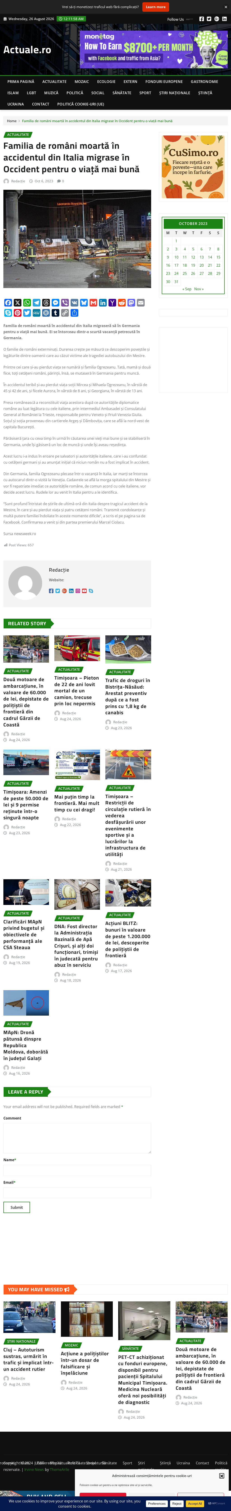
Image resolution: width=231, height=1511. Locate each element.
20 (202, 265)
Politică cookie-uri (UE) (80, 104)
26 (193, 273)
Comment (12, 1118)
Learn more (156, 7)
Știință (205, 92)
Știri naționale (174, 92)
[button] (221, 1475)
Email (9, 1182)
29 (218, 273)
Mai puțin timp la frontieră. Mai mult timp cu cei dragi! (76, 803)
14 (210, 257)
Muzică (51, 92)
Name (9, 1159)
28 (210, 273)
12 (193, 257)
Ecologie (106, 81)
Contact (40, 104)
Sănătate (122, 92)
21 (210, 265)
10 (176, 257)
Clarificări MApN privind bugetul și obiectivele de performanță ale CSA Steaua (23, 934)
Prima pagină (20, 81)
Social (97, 92)
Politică (75, 92)
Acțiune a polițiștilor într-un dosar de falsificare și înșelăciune (85, 1363)
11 (185, 257)
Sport (145, 92)
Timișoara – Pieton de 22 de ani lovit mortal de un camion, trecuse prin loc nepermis (76, 690)
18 (185, 265)
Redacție (18, 181)
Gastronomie (204, 81)
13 (202, 257)
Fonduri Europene (164, 81)
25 (185, 273)
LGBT (31, 92)
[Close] (226, 7)
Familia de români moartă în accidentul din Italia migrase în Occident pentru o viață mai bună (97, 121)
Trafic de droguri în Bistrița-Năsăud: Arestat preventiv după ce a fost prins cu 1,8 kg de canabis (127, 696)
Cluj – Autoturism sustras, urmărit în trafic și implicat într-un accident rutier (28, 1359)
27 (202, 273)
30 (168, 281)
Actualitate (54, 81)
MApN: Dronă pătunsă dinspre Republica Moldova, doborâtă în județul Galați (25, 1045)
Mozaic (82, 81)
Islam (13, 92)
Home (12, 121)
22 (218, 265)
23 (168, 273)
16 (168, 265)
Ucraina (15, 104)
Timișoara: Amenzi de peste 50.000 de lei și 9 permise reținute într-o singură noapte (26, 804)
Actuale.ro (27, 49)
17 (176, 265)
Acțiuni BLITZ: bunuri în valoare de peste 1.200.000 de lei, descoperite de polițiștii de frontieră (127, 939)
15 (218, 257)
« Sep (187, 288)
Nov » (199, 288)
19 (193, 265)
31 (176, 281)
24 (176, 273)
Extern (130, 81)
